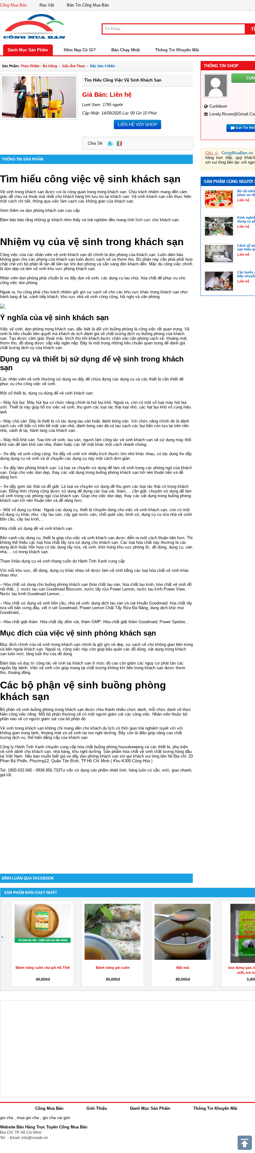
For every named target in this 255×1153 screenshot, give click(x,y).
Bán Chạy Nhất (125, 50)
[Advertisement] (96, 820)
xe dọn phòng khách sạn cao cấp (50, 210)
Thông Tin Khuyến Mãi (177, 50)
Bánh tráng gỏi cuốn (113, 967)
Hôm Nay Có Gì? (80, 50)
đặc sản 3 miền (102, 66)
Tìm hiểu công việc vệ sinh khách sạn (122, 80)
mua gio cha (28, 1117)
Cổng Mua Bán (13, 5)
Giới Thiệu (96, 1108)
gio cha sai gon (56, 1117)
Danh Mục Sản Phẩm (28, 50)
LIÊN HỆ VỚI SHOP (137, 124)
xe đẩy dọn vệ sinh (81, 278)
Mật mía (182, 967)
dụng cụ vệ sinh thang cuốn (46, 561)
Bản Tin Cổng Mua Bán (88, 5)
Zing (119, 143)
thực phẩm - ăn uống (39, 66)
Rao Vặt (46, 5)
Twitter (110, 143)
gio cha (6, 1117)
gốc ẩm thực (73, 66)
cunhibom (218, 106)
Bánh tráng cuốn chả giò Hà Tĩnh (43, 967)
